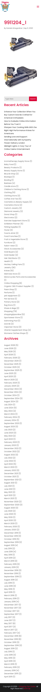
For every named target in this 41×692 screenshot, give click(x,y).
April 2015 (8, 676)
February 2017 (10, 633)
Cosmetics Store (11, 205)
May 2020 (8, 517)
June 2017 (8, 620)
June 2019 (8, 551)
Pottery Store (10, 302)
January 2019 (10, 567)
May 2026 (8, 351)
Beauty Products (11, 167)
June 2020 (8, 514)
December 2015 (11, 673)
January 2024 (10, 420)
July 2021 (8, 486)
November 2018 (11, 573)
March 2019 (9, 561)
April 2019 (8, 557)
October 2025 (10, 367)
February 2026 (10, 357)
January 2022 (10, 470)
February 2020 (10, 526)
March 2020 (9, 523)
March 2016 (9, 664)
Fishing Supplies (11, 227)
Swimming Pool (11, 320)
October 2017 (10, 611)
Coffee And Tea (11, 198)
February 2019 (10, 564)
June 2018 (8, 586)
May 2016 (8, 658)
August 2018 (9, 579)
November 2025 (11, 364)
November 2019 (11, 536)
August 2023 (9, 426)
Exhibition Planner (12, 223)
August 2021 (9, 482)
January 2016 (10, 670)
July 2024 (8, 404)
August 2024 (9, 401)
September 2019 (11, 542)
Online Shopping (11, 283)
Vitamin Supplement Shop (15, 330)
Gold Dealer (9, 255)
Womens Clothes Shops (14, 333)
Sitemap (27, 688)
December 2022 (11, 448)
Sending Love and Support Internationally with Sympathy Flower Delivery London (17, 139)
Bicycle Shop (9, 173)
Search (33, 99)
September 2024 (11, 398)
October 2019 (10, 539)
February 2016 (10, 667)
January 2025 (10, 386)
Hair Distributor (11, 258)
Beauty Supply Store (13, 170)
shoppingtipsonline (12, 314)
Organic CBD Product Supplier (17, 286)
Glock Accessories (12, 248)
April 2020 (8, 520)
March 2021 (9, 498)
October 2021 (10, 476)
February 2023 (10, 442)
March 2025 (9, 379)
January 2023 (10, 445)
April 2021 (8, 495)
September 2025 (11, 370)
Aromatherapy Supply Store (16, 161)
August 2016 (9, 648)
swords (7, 323)
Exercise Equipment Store (15, 220)
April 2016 (8, 661)
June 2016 (8, 654)
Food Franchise (11, 236)
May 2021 (8, 492)
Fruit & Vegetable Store (14, 239)
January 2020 (10, 529)
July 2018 (8, 583)
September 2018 (11, 576)
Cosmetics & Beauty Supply (16, 202)
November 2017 (11, 607)
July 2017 (8, 617)
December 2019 (11, 533)
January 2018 (10, 601)
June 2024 (8, 407)
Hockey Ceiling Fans (13, 264)
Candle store (10, 186)
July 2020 (8, 511)
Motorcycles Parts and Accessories (20, 277)
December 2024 (11, 389)
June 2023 (8, 432)
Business (8, 183)
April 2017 (8, 626)
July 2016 (8, 651)
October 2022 (10, 451)
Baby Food (9, 164)
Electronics (9, 217)
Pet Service (9, 298)
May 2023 (8, 436)
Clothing (8, 192)
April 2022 (8, 464)
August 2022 (9, 454)
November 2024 (11, 392)
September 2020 (11, 504)
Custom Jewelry (11, 208)
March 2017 (9, 629)
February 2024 (10, 417)
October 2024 (10, 395)
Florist (7, 230)
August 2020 (9, 508)
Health (7, 261)
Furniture (8, 242)
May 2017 (8, 623)
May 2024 (8, 411)
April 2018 (8, 592)
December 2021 (11, 473)
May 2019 (8, 554)
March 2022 (9, 467)
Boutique (8, 176)
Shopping (8, 311)
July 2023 (8, 429)
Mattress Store (11, 274)
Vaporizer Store (11, 327)
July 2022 (8, 458)
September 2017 (11, 614)
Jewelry (7, 267)
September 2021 (11, 479)
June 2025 (8, 373)
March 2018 (9, 595)
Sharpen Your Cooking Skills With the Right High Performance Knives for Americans (20, 130)
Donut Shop (9, 214)
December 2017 (11, 604)
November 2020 (11, 501)
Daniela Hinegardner (14, 28)
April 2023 (8, 439)
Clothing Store (10, 195)
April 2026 (8, 354)
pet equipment (11, 295)
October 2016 (10, 642)
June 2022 (8, 461)
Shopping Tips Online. (27, 686)
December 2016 (11, 636)
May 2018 (8, 589)
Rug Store (8, 305)
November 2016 (11, 639)
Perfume (8, 292)
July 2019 (8, 548)
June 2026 (8, 348)
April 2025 (8, 376)
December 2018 (11, 570)
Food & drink (9, 233)
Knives (7, 270)
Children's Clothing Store (15, 189)
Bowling (7, 180)
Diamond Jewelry (12, 211)
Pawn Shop (9, 289)
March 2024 (9, 414)
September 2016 (11, 645)
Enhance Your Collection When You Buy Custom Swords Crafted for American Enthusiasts (19, 114)
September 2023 (11, 423)
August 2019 (9, 545)
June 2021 (8, 489)
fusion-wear (9, 245)
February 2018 (10, 598)
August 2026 (9, 345)
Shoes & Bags (10, 308)
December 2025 (11, 361)
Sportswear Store (12, 317)
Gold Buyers (9, 252)
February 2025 (10, 382)
